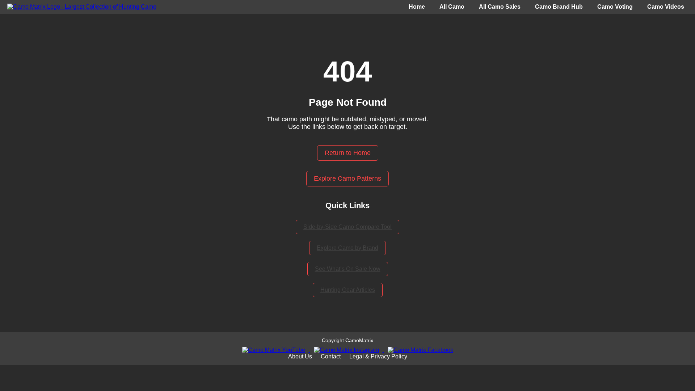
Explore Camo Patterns (347, 178)
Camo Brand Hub (559, 7)
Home (417, 7)
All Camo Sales (500, 7)
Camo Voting (615, 7)
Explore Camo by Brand (347, 248)
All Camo (451, 7)
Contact (331, 356)
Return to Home (348, 152)
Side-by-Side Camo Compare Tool (347, 227)
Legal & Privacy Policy (378, 356)
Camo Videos (665, 7)
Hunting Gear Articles (347, 290)
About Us (300, 356)
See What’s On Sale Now (347, 269)
